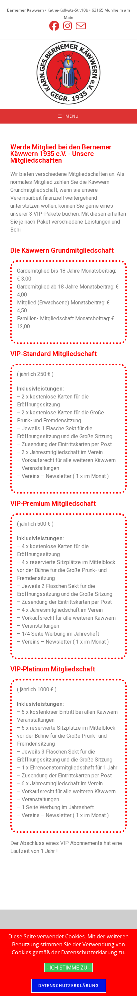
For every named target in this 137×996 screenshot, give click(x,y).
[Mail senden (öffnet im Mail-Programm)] (81, 26)
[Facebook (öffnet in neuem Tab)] (55, 26)
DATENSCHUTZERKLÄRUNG (68, 985)
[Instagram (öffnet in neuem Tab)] (67, 26)
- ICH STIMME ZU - (68, 967)
